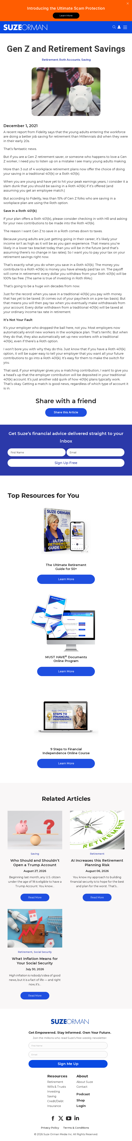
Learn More (66, 15)
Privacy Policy (50, 1127)
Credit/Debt (55, 1101)
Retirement (50, 59)
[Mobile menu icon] (125, 27)
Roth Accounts (69, 59)
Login (81, 1106)
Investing (53, 1091)
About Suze (84, 1082)
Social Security (43, 952)
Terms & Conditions (76, 1127)
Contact (81, 1086)
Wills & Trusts (56, 1086)
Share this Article (66, 412)
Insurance (54, 1106)
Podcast (83, 1094)
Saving (86, 59)
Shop (80, 1100)
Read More (35, 897)
